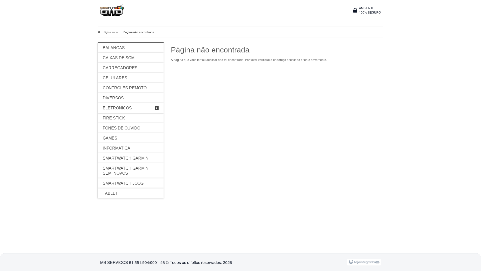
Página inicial (110, 32)
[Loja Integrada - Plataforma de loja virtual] (364, 261)
